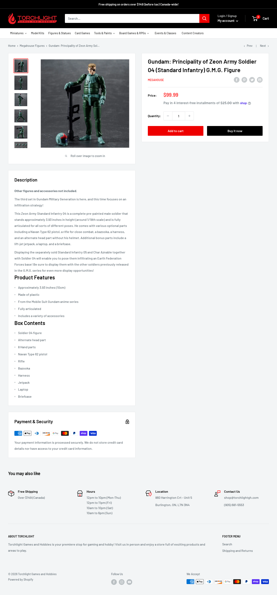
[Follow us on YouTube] (129, 582)
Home (12, 45)
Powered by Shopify (20, 579)
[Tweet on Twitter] (252, 79)
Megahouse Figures (32, 45)
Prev (249, 45)
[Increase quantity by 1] (189, 116)
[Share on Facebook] (236, 79)
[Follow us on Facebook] (114, 582)
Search (227, 544)
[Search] (204, 18)
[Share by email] (260, 79)
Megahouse (156, 80)
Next (263, 45)
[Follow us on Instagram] (122, 582)
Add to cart (176, 131)
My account (226, 20)
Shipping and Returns (237, 550)
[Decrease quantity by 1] (168, 116)
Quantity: (154, 116)
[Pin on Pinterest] (244, 79)
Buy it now (235, 131)
